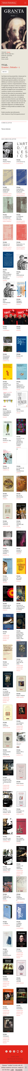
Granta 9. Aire (7, 440)
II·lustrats (19, 163)
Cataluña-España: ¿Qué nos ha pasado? (7, 386)
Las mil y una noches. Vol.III (7, 811)
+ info (12, 1069)
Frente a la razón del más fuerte (7, 897)
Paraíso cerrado (18, 980)
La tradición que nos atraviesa (19, 218)
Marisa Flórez (7, 162)
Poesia (5, 667)
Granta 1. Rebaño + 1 (10, 67)
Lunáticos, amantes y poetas (6, 552)
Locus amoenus (5, 725)
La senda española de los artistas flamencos (6, 693)
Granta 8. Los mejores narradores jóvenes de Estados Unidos (20, 442)
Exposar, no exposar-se (6, 244)
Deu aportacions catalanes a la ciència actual (20, 386)
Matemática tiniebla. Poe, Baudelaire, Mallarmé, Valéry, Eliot (20, 635)
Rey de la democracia (19, 496)
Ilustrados (6, 163)
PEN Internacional (20, 274)
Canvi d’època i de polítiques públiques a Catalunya (7, 413)
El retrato (19, 951)
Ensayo (5, 304)
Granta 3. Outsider (19, 551)
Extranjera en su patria (20, 811)
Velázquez (6, 1036)
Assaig (5, 280)
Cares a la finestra (6, 664)
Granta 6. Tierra (5, 496)
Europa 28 (19, 356)
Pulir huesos (20, 783)
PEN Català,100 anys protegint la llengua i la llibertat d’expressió (7, 275)
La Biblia (5, 923)
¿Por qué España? (19, 578)
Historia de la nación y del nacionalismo (7, 606)
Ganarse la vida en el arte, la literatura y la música (20, 607)
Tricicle (5, 328)
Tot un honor (20, 411)
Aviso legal (15, 1056)
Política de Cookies (15, 1061)
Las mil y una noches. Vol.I (7, 869)
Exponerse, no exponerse (20, 244)
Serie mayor (6, 526)
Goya (4, 633)
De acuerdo (18, 1069)
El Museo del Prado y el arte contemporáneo (7, 781)
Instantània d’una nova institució (6, 190)
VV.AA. (4, 65)
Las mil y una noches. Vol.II (7, 839)
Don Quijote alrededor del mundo (20, 839)
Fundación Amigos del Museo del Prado (6, 638)
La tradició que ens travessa (7, 217)
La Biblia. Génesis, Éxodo (19, 925)
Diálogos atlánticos (19, 301)
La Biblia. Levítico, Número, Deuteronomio (7, 953)
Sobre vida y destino (20, 752)
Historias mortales (5, 979)
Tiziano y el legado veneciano (19, 867)
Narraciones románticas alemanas (6, 357)
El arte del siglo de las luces (19, 662)
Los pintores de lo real (20, 723)
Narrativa (6, 360)
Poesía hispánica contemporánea (20, 898)
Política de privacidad (15, 1059)
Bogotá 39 (6, 468)
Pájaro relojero (20, 695)
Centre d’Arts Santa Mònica (7, 194)
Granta (8, 52)
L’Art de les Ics (20, 162)
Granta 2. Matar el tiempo (5, 579)
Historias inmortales (19, 1008)
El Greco (5, 1008)
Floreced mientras (5, 523)
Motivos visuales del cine (19, 524)
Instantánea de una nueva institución (20, 190)
